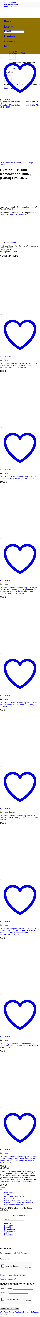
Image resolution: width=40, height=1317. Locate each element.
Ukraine (3, 165)
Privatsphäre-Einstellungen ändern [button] (17, 1200)
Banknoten (8, 26)
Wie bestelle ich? (11, 4)
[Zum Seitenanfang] (1, 1212)
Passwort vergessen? (8, 1279)
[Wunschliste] (1, 57)
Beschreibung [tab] (10, 242)
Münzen (7, 21)
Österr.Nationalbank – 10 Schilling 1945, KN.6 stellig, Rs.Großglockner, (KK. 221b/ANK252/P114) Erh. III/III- (19, 817)
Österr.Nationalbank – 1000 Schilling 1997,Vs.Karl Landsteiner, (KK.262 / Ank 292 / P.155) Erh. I (19, 477)
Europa (30, 163)
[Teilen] (5, 1314)
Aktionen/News (10, 3)
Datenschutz (9, 1198)
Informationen (10, 6)
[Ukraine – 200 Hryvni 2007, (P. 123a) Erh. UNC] (9, 203)
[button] (8, 1235)
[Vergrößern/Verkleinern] (1, 1314)
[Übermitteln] (1, 1189)
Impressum (8, 1193)
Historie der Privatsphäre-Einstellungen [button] (19, 1202)
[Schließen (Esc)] (7, 1314)
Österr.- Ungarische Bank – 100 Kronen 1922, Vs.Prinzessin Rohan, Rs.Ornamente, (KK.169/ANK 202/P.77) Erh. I (19, 1045)
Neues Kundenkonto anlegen (10, 1308)
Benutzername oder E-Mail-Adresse (14, 1253)
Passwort (4, 1259)
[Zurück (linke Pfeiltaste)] (1, 1316)
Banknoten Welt (20, 163)
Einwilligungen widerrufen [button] (14, 1204)
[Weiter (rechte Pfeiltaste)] (3, 1316)
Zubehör (7, 46)
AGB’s (6, 1195)
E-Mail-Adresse (6, 1288)
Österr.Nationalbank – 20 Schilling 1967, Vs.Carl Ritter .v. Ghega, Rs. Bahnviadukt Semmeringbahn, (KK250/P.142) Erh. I (19, 704)
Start (2, 163)
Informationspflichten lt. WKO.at (16, 1197)
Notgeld (7, 31)
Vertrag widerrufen (20, 1215)
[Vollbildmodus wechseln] (3, 1314)
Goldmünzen (9, 41)
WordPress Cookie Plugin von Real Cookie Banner (19, 1312)
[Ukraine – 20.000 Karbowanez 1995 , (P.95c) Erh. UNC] (9, 192)
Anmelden (22, 1275)
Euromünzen (9, 36)
